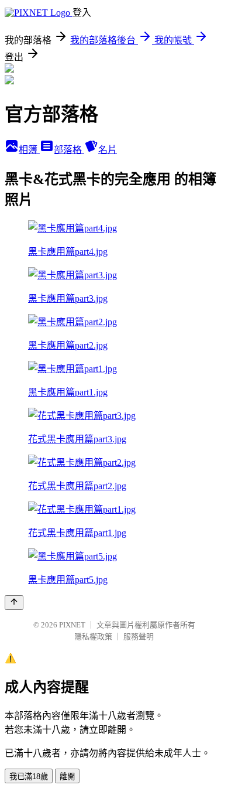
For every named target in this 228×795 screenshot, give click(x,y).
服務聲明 (138, 636)
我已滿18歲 (28, 776)
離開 (67, 776)
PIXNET (72, 624)
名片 (107, 150)
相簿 (29, 150)
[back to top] (14, 602)
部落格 (69, 150)
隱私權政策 (93, 636)
